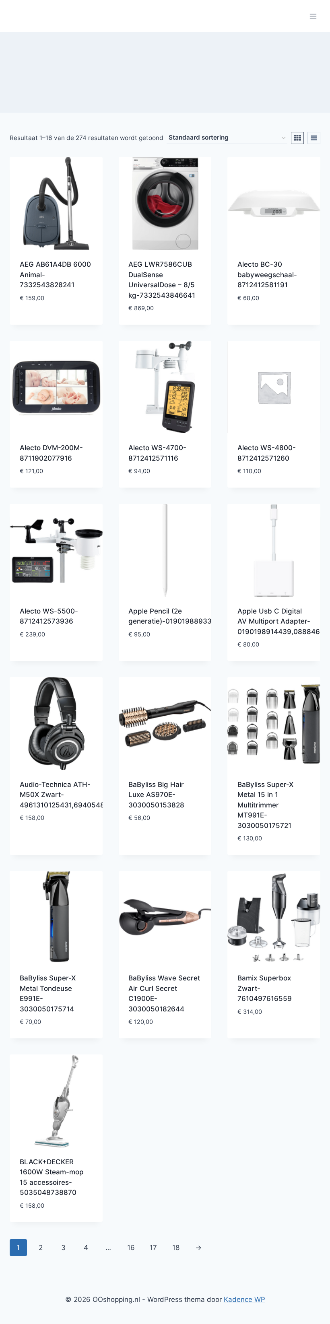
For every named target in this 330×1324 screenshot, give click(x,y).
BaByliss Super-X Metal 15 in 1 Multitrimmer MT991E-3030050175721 (265, 805)
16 (131, 1248)
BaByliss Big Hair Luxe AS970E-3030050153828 (156, 794)
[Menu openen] (312, 16)
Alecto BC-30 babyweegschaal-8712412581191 (267, 274)
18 (175, 1248)
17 (153, 1248)
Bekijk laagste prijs (54, 311)
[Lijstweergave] (313, 138)
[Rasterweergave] (297, 138)
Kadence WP (244, 1299)
